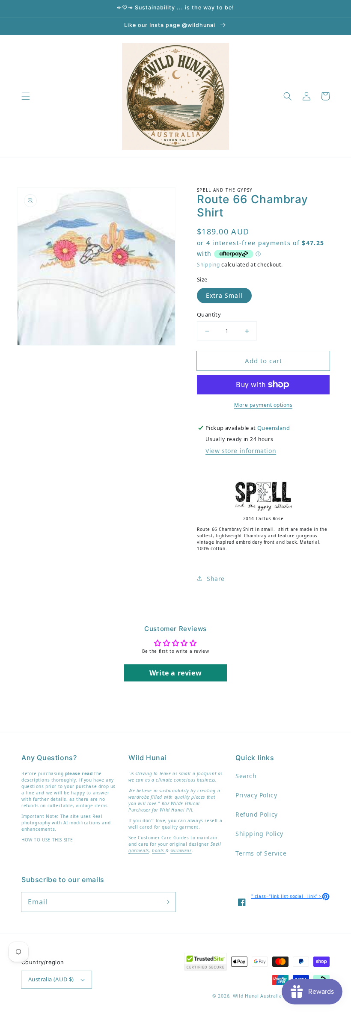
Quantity (209, 314)
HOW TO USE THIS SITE (47, 840)
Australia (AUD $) (51, 979)
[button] (25, 96)
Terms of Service (261, 853)
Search (246, 776)
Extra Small (224, 295)
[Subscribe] (166, 901)
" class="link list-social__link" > (290, 896)
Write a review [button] (175, 673)
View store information (240, 451)
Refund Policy (256, 814)
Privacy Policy (256, 795)
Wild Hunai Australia (257, 996)
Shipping (208, 264)
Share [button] (216, 579)
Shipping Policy (259, 833)
